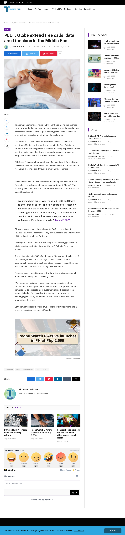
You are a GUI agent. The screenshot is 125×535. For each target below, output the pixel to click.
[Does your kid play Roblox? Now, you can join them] (94, 73)
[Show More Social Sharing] (59, 53)
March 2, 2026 (62, 220)
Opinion (78, 9)
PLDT (45, 370)
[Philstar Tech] (13, 9)
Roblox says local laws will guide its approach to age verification (111, 115)
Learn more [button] (79, 531)
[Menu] (5, 2)
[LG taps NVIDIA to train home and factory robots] (16, 420)
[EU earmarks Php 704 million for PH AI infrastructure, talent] (94, 102)
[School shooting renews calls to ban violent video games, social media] (68, 420)
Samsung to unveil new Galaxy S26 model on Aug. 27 (111, 57)
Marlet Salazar (95, 185)
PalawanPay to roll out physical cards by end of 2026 (104, 210)
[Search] (120, 2)
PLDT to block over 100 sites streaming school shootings (112, 42)
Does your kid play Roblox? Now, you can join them (111, 71)
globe (18, 370)
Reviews (67, 9)
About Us (29, 2)
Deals (12, 2)
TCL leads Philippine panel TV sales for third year (103, 152)
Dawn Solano (94, 214)
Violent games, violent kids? (110, 86)
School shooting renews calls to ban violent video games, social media (68, 434)
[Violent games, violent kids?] (94, 87)
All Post (38, 9)
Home (30, 9)
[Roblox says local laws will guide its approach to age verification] (94, 116)
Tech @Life (57, 9)
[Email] (6, 145)
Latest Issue (89, 9)
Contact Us (20, 2)
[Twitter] (6, 127)
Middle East (28, 370)
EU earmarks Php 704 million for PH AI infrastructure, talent (112, 100)
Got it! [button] (113, 531)
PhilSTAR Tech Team (19, 47)
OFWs (38, 370)
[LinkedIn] (6, 133)
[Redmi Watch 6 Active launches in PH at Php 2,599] (42, 420)
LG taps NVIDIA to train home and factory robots (15, 432)
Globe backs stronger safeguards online (102, 195)
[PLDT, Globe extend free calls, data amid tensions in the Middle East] (42, 84)
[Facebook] (6, 120)
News (46, 9)
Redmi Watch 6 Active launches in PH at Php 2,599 (41, 432)
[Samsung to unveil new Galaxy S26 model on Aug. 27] (94, 58)
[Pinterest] (6, 139)
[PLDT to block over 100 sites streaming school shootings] (94, 44)
